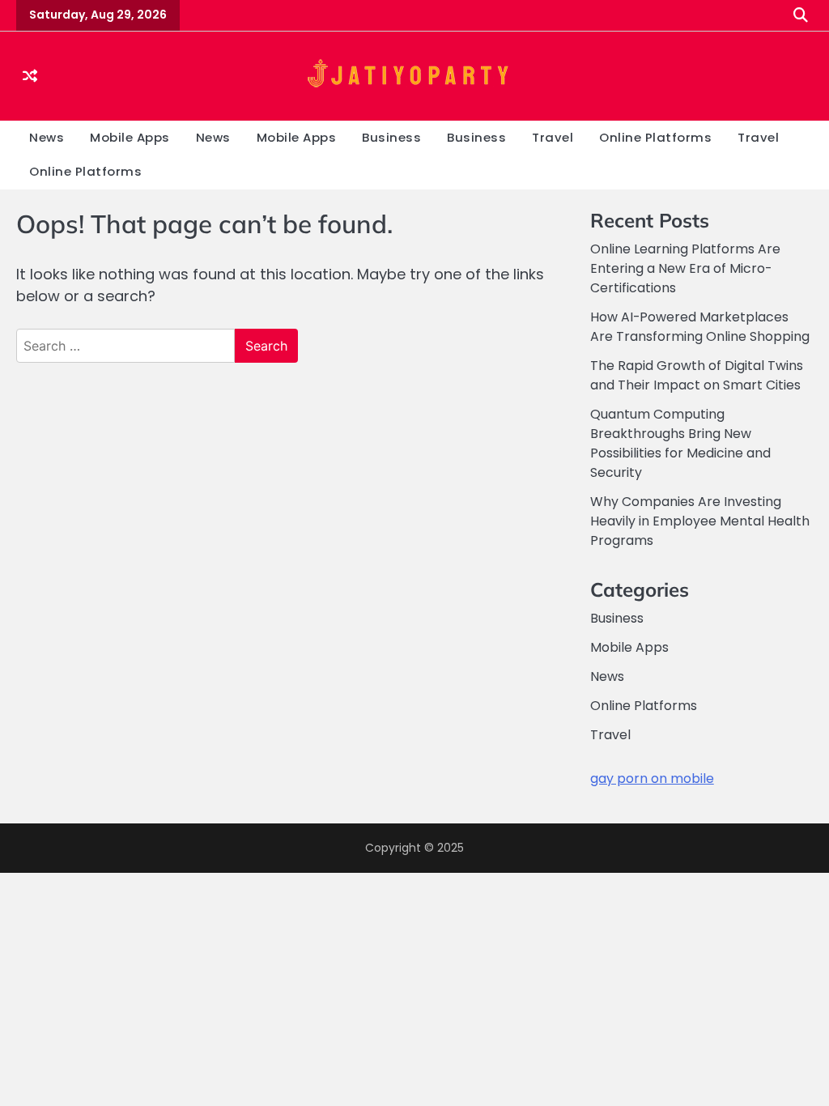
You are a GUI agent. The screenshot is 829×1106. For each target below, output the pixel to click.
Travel (552, 137)
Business (391, 137)
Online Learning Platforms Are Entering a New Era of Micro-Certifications (685, 268)
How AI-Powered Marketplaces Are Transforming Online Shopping (700, 327)
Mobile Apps (130, 137)
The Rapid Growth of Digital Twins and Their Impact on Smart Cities (696, 375)
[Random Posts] (30, 76)
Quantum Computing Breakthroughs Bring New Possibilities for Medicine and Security (680, 443)
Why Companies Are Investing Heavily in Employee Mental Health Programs (700, 521)
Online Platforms (655, 137)
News (46, 137)
